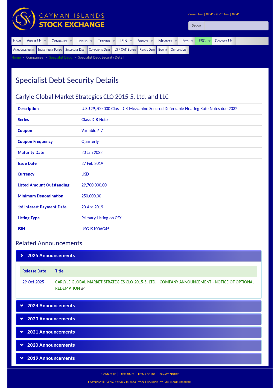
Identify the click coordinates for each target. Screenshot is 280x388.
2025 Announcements (51, 255)
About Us (34, 41)
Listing (82, 41)
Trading (104, 41)
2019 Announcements (51, 358)
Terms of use (146, 374)
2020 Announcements (51, 345)
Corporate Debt (99, 50)
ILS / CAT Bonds (124, 50)
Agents (142, 41)
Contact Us (224, 41)
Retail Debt (147, 50)
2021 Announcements (51, 332)
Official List (179, 50)
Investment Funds (50, 50)
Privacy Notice (169, 374)
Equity (162, 50)
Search (196, 26)
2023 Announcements (51, 319)
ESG (202, 41)
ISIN (123, 41)
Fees (185, 41)
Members (165, 41)
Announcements (24, 50)
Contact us (108, 374)
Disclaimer (126, 374)
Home (17, 41)
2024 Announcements (51, 306)
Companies (59, 41)
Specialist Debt (75, 50)
